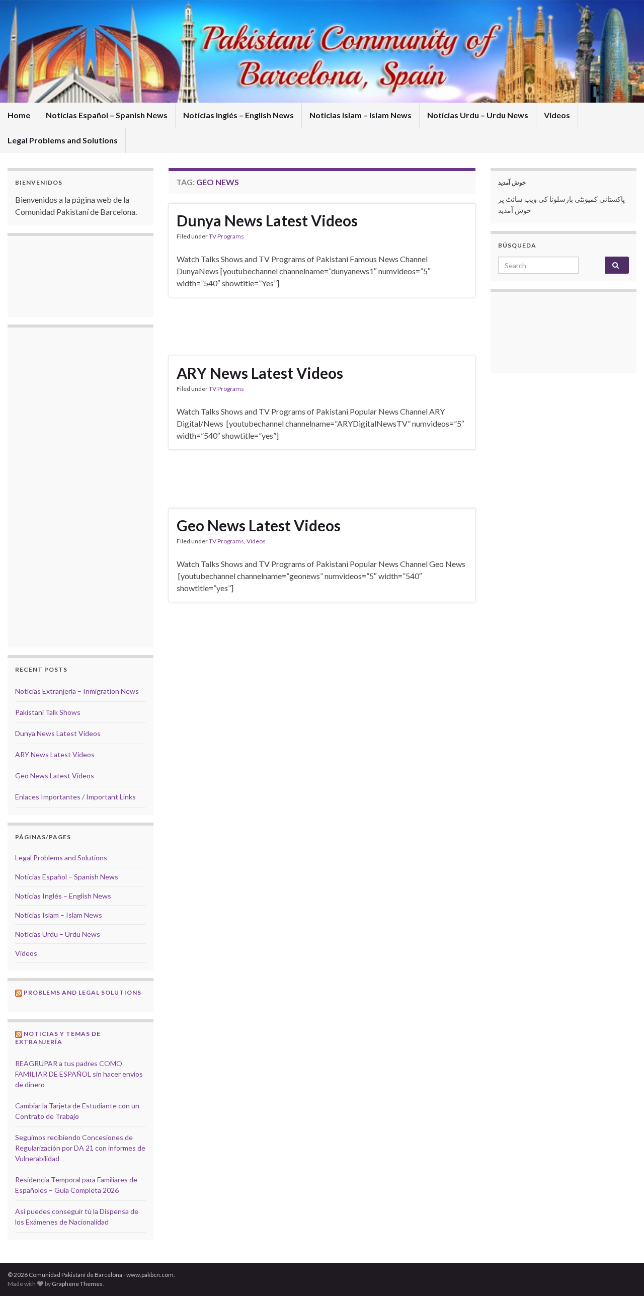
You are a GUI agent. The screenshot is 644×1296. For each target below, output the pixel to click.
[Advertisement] (322, 325)
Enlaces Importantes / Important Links (75, 796)
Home (19, 115)
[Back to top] (621, 1273)
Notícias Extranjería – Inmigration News (77, 691)
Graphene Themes (77, 1283)
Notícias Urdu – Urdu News (477, 115)
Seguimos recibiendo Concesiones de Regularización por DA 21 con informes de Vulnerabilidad (80, 1148)
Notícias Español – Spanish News (107, 115)
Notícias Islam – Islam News (360, 115)
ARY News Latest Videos (260, 373)
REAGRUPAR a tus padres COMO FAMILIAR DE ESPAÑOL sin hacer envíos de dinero (79, 1074)
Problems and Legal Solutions (82, 992)
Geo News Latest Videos (259, 525)
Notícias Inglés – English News (238, 115)
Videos (557, 115)
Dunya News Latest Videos (267, 220)
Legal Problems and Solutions (63, 140)
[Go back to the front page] (322, 51)
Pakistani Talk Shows (47, 712)
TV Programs (226, 236)
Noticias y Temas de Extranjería (58, 1037)
